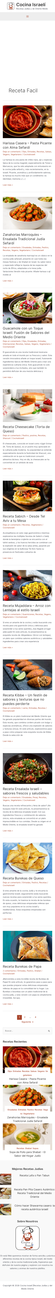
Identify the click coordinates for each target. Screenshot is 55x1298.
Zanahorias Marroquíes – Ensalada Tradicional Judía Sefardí (24, 239)
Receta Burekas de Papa (22, 966)
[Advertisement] (27, 49)
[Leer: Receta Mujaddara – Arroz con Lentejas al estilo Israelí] (27, 585)
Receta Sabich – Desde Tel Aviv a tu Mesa (24, 518)
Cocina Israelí (30, 4)
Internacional (9, 344)
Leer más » (8, 185)
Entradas (32, 151)
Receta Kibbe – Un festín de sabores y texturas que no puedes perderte (25, 699)
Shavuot (6, 438)
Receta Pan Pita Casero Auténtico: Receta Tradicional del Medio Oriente (34, 1193)
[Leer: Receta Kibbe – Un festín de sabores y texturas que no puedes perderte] (27, 674)
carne (25, 708)
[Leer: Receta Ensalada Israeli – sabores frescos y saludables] (27, 768)
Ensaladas (27, 247)
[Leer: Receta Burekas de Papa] (27, 946)
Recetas (40, 151)
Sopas (35, 1148)
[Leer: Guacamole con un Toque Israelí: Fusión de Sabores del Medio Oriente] (27, 308)
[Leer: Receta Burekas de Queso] (27, 858)
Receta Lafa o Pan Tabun (35, 1175)
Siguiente (28, 1022)
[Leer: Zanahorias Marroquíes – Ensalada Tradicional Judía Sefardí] (27, 213)
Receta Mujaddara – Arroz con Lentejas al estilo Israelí (27, 608)
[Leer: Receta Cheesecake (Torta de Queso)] (27, 405)
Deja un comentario (12, 151)
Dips (24, 151)
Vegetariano (16, 154)
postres (33, 435)
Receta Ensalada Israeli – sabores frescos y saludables (26, 791)
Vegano (6, 154)
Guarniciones (28, 614)
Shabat (37, 971)
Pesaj (35, 797)
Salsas (48, 151)
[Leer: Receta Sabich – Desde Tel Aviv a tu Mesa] (27, 496)
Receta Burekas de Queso (23, 878)
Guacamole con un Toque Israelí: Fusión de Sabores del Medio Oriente (26, 332)
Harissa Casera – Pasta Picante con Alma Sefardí (27, 145)
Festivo (45, 247)
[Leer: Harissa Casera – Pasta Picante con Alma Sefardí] (27, 121)
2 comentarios (9, 971)
